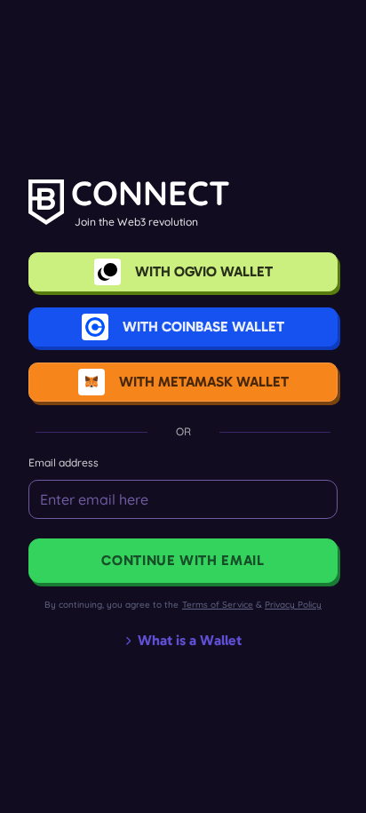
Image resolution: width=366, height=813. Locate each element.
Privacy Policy (293, 604)
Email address (63, 462)
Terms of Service (217, 604)
